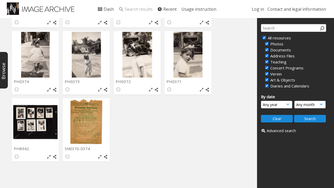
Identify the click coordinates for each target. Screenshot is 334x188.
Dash (108, 9)
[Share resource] (54, 23)
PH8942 (22, 148)
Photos (276, 43)
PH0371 (174, 81)
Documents (280, 49)
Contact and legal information (296, 9)
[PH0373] (86, 55)
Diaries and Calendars (289, 86)
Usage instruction (198, 9)
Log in (258, 9)
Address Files (282, 55)
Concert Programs (286, 67)
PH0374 (22, 81)
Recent (169, 9)
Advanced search (281, 130)
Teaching (278, 61)
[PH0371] (188, 55)
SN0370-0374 (78, 148)
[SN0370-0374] (86, 122)
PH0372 (124, 81)
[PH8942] (35, 122)
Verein (275, 74)
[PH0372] (137, 55)
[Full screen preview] (49, 23)
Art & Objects (282, 80)
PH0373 (73, 81)
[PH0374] (35, 55)
